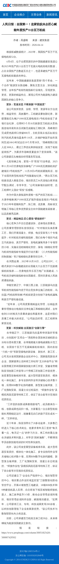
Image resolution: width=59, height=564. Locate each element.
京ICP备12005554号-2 (29, 551)
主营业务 (36, 14)
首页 (5, 14)
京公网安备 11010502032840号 (29, 555)
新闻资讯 (51, 14)
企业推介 (19, 14)
